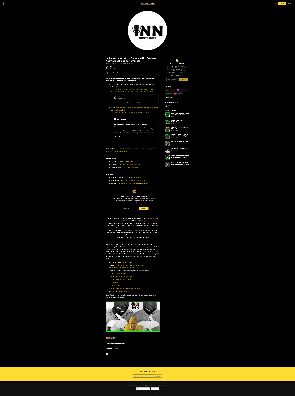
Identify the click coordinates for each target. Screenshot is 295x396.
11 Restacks (124, 337)
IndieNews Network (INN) (140, 183)
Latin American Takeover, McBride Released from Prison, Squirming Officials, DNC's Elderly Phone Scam (179, 121)
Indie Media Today (122, 265)
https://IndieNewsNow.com (131, 164)
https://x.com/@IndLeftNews (128, 167)
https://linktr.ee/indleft (125, 161)
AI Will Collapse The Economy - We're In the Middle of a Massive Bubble (180, 163)
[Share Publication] (276, 3)
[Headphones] (102, 32)
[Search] (272, 3)
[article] (177, 115)
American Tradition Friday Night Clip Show (125, 288)
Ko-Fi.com (134, 230)
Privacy (150, 385)
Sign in (290, 3)
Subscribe (282, 3)
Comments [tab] (109, 348)
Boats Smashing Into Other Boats (122, 276)
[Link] (103, 79)
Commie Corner (114, 86)
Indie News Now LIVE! (118, 273)
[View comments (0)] (193, 30)
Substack (140, 392)
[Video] (102, 28)
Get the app (155, 389)
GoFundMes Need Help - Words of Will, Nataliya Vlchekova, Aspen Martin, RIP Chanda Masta (180, 114)
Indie (111, 66)
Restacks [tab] (116, 348)
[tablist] (112, 348)
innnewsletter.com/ (124, 183)
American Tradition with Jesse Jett (123, 279)
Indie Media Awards (124, 291)
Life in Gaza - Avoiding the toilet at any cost (180, 149)
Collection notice (161, 385)
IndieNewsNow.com (136, 265)
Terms (154, 385)
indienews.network (136, 177)
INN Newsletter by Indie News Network (122, 268)
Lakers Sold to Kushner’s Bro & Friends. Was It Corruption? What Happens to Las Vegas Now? (179, 128)
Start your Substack (143, 389)
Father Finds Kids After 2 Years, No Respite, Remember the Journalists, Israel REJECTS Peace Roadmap (180, 142)
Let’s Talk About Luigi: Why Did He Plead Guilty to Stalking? (179, 135)
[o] (167, 115)
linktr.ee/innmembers (137, 180)
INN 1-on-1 (114, 282)
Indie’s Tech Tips (117, 285)
